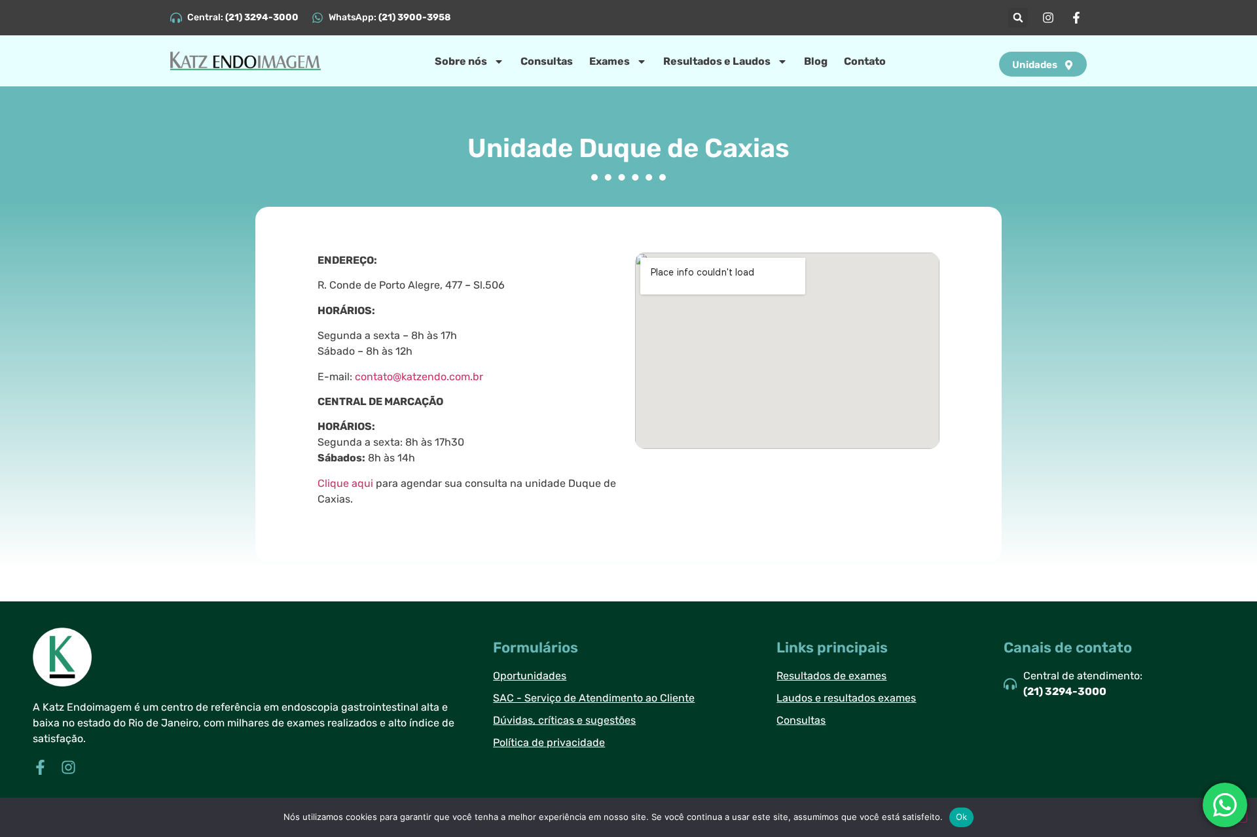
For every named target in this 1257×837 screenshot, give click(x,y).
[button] (1018, 17)
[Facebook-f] (40, 767)
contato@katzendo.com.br (419, 376)
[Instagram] (68, 767)
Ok (962, 816)
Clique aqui (345, 483)
